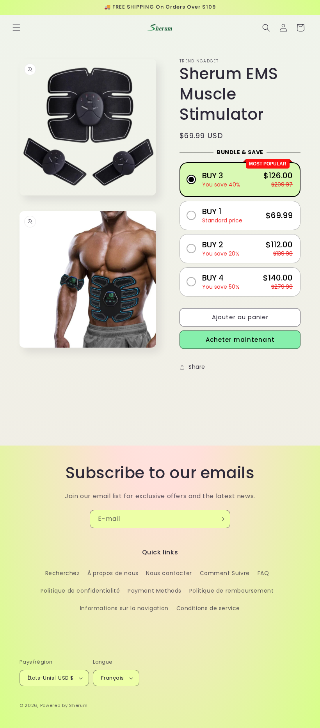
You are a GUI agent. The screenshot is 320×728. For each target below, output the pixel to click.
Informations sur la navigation (124, 608)
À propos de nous (113, 573)
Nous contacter (169, 573)
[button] (16, 27)
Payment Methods (154, 591)
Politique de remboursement (231, 591)
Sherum (78, 705)
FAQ (263, 573)
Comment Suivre (225, 573)
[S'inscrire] (221, 519)
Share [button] (196, 367)
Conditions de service (208, 608)
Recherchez (62, 573)
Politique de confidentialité (80, 591)
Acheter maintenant (240, 340)
